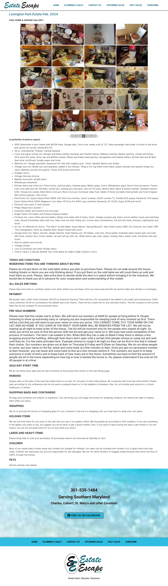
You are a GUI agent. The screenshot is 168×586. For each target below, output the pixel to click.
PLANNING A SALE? (73, 5)
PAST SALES (136, 5)
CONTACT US (95, 5)
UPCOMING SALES (115, 5)
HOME (56, 5)
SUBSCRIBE (152, 5)
